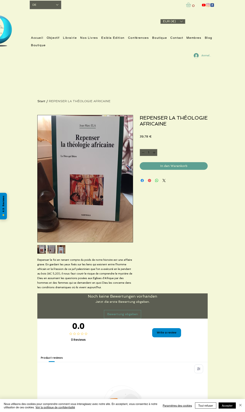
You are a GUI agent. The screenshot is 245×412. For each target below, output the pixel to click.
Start (41, 101)
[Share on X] (164, 180)
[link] (191, 4)
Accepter (227, 405)
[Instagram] (208, 5)
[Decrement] (142, 152)
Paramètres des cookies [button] (177, 405)
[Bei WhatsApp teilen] (156, 180)
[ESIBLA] (204, 5)
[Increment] (154, 152)
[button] (172, 21)
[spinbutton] (148, 152)
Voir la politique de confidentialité (55, 407)
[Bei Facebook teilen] (142, 180)
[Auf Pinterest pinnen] (149, 180)
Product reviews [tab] (52, 358)
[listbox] (172, 21)
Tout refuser (205, 405)
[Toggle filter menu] (198, 368)
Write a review (166, 332)
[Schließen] (240, 405)
